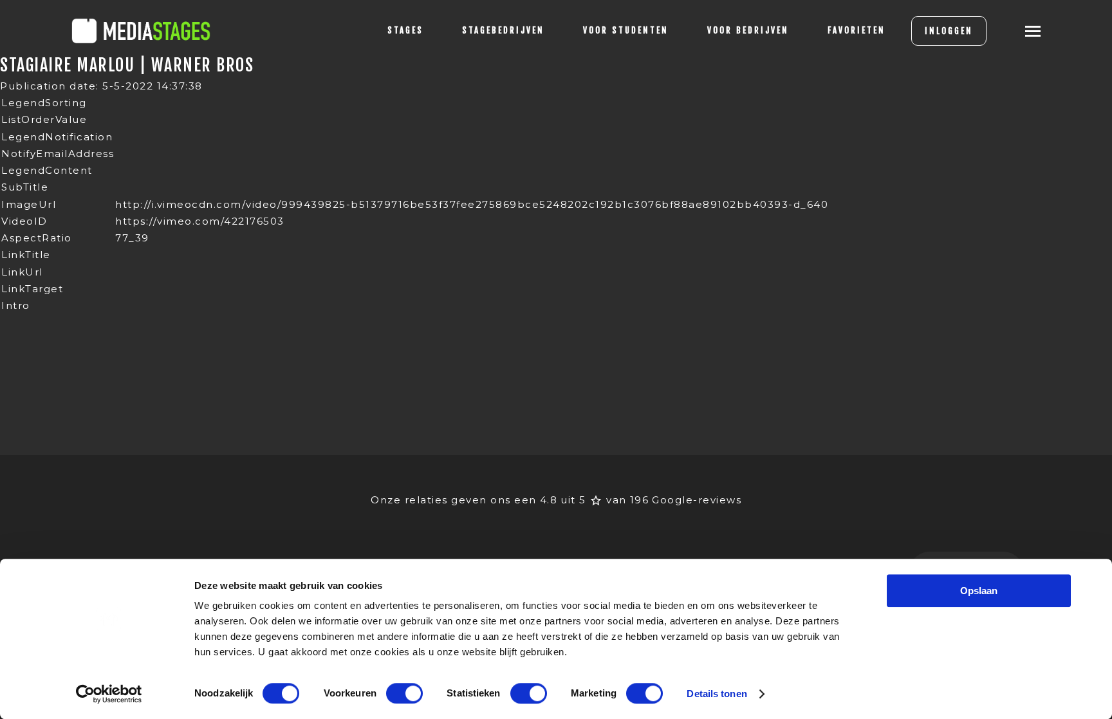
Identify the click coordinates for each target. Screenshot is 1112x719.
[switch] (404, 693)
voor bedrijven (748, 30)
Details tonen (716, 693)
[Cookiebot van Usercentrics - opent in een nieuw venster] (109, 694)
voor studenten (626, 30)
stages (405, 30)
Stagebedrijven (503, 30)
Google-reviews (696, 500)
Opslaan (978, 590)
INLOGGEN (949, 31)
